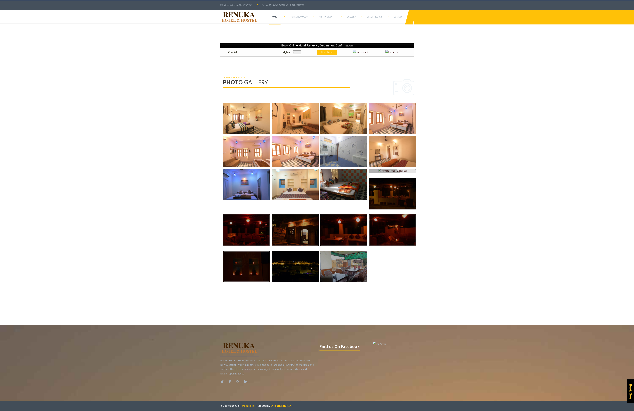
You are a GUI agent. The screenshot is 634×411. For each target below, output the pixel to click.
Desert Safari (375, 17)
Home (274, 17)
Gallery (351, 17)
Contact (399, 17)
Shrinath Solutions (281, 406)
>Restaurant (326, 17)
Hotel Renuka (298, 17)
